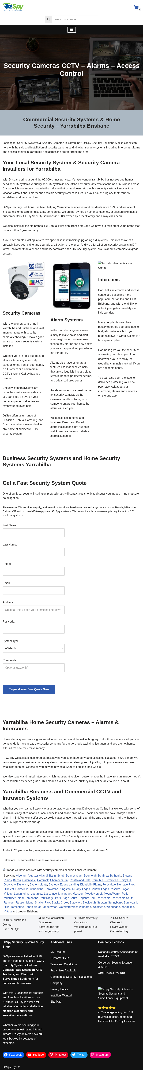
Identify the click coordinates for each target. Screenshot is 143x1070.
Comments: (10, 660)
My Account (57, 951)
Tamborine (17, 906)
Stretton (102, 902)
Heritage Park (125, 884)
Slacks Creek (60, 902)
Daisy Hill (125, 880)
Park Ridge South (66, 898)
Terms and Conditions (63, 964)
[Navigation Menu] (71, 30)
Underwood (50, 906)
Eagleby (53, 884)
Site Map (55, 1001)
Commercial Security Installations (71, 976)
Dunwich (22, 884)
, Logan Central (90, 889)
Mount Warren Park (116, 893)
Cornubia (97, 880)
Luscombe (50, 893)
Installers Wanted (61, 995)
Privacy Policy (59, 989)
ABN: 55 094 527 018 (111, 973)
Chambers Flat (59, 880)
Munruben (10, 898)
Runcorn (9, 902)
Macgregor (64, 893)
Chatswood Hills (80, 880)
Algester (33, 875)
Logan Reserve (110, 889)
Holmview (21, 889)
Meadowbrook (94, 893)
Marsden (78, 893)
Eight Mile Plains (90, 884)
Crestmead (111, 880)
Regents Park (86, 898)
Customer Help (59, 958)
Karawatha (51, 889)
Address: (8, 602)
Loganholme (21, 893)
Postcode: (9, 621)
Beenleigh (90, 875)
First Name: (10, 525)
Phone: (7, 563)
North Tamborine (28, 898)
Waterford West (68, 906)
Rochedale (103, 898)
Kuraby (76, 889)
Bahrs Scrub (57, 875)
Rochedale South (122, 898)
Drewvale (10, 884)
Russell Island (24, 902)
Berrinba (103, 875)
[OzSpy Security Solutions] (13, 7)
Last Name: (10, 544)
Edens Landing (69, 884)
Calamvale (29, 880)
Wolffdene (98, 906)
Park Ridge (47, 898)
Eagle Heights (38, 884)
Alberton (21, 875)
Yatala (8, 911)
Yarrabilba (127, 906)
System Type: (11, 641)
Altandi (43, 875)
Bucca (17, 880)
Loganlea (37, 893)
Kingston (65, 889)
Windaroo (85, 906)
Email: (6, 583)
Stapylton (75, 902)
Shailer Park (42, 902)
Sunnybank (115, 902)
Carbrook (43, 880)
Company (56, 983)
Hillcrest (9, 889)
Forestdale (109, 884)
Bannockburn (74, 875)
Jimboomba (36, 889)
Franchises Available (63, 970)
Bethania (115, 875)
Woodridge (113, 906)
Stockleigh (89, 902)
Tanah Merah (33, 906)
